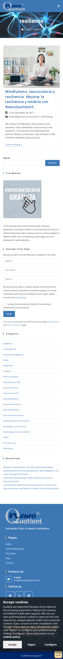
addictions (8, 343)
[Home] (22, 29)
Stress (6, 437)
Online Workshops (15, 548)
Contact (9, 562)
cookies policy (11, 637)
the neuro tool (9, 443)
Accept (12, 644)
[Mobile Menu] (58, 6)
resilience (37, 29)
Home (8, 544)
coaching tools (9, 349)
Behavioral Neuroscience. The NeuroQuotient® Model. (28, 467)
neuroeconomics (11, 393)
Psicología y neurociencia (14, 426)
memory (7, 371)
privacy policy (20, 297)
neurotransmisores (12, 404)
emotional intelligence (13, 354)
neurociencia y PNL (12, 382)
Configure (51, 644)
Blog (8, 558)
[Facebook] (10, 595)
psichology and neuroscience (16, 420)
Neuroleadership (11, 398)
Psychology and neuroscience (24, 116)
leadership (8, 365)
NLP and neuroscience (13, 415)
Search (6, 158)
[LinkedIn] (29, 595)
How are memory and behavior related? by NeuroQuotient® (30, 488)
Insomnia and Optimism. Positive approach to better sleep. (30, 485)
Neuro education (11, 376)
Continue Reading (13, 144)
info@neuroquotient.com (27, 580)
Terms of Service (14, 325)
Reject (31, 644)
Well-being (46, 116)
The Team (11, 553)
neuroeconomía (10, 387)
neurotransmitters (11, 409)
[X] (19, 595)
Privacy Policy (53, 321)
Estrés (6, 360)
